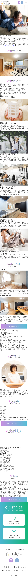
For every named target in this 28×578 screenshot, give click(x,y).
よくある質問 (7, 570)
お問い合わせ (19, 570)
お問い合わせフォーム (7, 45)
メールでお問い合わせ (14, 536)
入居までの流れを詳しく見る (14, 423)
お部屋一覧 (6, 567)
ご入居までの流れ (21, 567)
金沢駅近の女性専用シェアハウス (7, 1)
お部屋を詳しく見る (14, 326)
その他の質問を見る (14, 499)
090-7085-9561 (14, 522)
